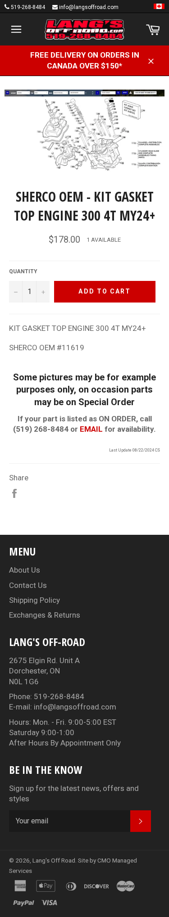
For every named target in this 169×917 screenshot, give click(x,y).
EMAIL (91, 429)
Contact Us (28, 585)
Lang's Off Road (53, 860)
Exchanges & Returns (44, 614)
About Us (24, 569)
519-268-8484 (28, 7)
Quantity (23, 271)
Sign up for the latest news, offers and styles (74, 793)
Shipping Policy (34, 600)
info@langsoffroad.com (89, 7)
